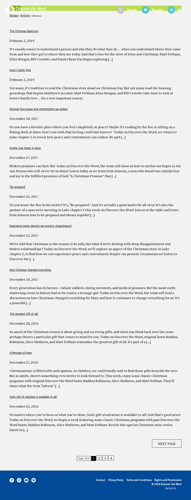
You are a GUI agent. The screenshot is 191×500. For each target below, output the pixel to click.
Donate (157, 9)
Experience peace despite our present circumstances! (41, 226)
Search (131, 9)
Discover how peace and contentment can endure (39, 109)
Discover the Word (26, 10)
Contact (100, 480)
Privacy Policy (115, 480)
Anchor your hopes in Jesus (25, 148)
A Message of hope (21, 353)
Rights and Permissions (167, 480)
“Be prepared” (18, 187)
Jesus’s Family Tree (20, 70)
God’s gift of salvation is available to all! (33, 397)
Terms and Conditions (139, 480)
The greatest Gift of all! (24, 314)
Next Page (167, 443)
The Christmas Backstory (24, 31)
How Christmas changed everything (30, 270)
